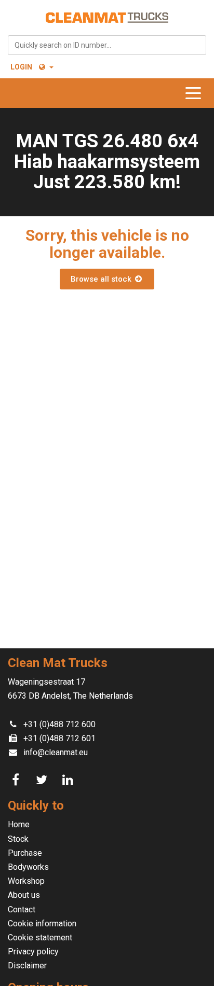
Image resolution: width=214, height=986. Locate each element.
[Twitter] (43, 780)
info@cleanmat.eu (55, 752)
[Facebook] (17, 780)
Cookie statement (40, 937)
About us (24, 895)
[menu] (196, 93)
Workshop (26, 881)
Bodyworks (28, 867)
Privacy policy (33, 951)
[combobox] (107, 45)
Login (21, 67)
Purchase (25, 853)
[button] (45, 67)
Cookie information (42, 923)
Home (19, 824)
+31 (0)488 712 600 (59, 724)
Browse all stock (102, 279)
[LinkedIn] (69, 780)
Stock (18, 839)
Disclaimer (27, 965)
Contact (21, 909)
